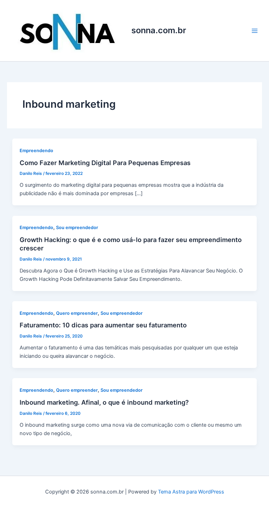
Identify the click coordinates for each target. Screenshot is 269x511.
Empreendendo (36, 150)
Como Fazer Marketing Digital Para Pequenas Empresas (105, 162)
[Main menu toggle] (254, 30)
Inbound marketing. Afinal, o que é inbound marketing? (104, 402)
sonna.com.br (158, 30)
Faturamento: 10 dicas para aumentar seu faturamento (103, 325)
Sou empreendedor (77, 227)
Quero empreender (77, 313)
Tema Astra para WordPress (191, 492)
